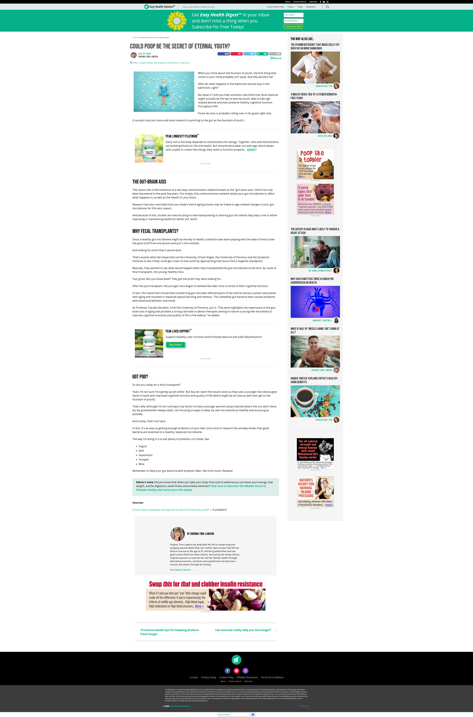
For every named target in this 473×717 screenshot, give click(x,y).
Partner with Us (300, 2)
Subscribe (313, 2)
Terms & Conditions (272, 677)
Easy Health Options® (180, 706)
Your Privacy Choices (240, 714)
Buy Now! (175, 344)
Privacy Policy (208, 677)
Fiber (135, 62)
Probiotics (184, 62)
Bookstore (311, 6)
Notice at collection (224, 714)
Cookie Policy (226, 677)
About (287, 2)
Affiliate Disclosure (247, 677)
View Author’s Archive (181, 569)
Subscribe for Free (275, 6)
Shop (300, 6)
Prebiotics (172, 62)
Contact (193, 677)
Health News (146, 62)
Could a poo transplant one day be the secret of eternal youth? (170, 510)
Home (135, 37)
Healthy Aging (144, 54)
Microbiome (160, 62)
